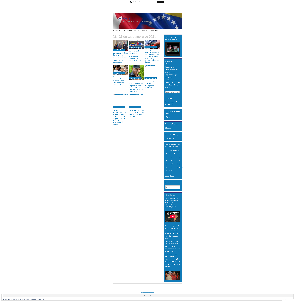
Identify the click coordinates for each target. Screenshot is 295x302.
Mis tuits (168, 128)
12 (182, 160)
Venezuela (116, 30)
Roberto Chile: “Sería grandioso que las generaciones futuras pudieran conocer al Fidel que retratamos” (136, 86)
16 (174, 164)
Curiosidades (154, 30)
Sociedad (145, 30)
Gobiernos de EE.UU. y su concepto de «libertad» (150, 85)
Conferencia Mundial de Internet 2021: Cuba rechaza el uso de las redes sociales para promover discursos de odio (152, 56)
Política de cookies (40, 299)
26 (182, 167)
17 (177, 164)
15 (172, 164)
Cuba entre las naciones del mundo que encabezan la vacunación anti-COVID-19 (120, 80)
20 (166, 167)
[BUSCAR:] (172, 187)
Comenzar (161, 1)
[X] (169, 117)
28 (169, 171)
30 (174, 171)
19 (182, 164)
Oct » (172, 176)
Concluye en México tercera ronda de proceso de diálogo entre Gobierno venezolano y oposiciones (120, 58)
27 (166, 171)
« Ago (167, 176)
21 (169, 167)
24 (177, 167)
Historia (137, 30)
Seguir (169, 98)
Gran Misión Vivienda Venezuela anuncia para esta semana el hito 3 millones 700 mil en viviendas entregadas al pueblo (120, 117)
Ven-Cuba (124, 18)
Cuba (123, 30)
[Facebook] (166, 117)
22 (172, 167)
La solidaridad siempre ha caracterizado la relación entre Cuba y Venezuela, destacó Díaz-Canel (136, 55)
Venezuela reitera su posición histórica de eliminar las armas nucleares (136, 113)
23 (174, 167)
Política (129, 30)
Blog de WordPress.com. (147, 292)
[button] (169, 49)
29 (172, 171)
